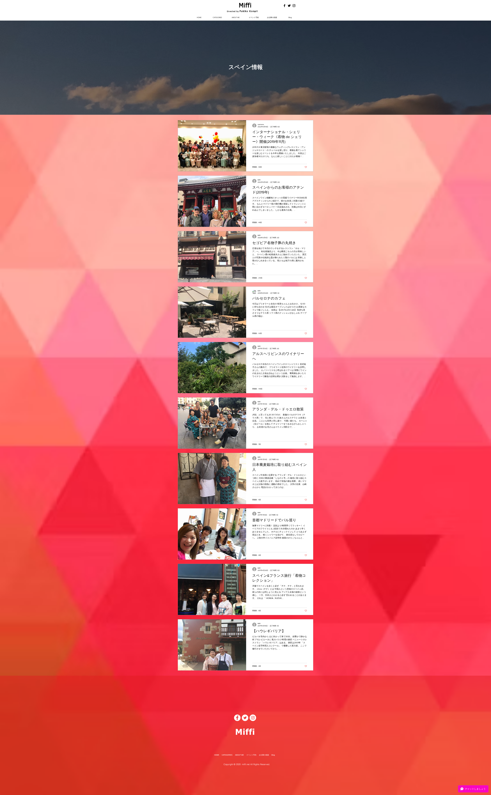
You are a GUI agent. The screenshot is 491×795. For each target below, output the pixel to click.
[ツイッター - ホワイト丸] (245, 718)
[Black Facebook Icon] (284, 6)
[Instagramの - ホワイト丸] (253, 718)
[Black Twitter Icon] (289, 6)
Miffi (245, 6)
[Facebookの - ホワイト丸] (237, 718)
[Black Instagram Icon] (294, 6)
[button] (217, 17)
